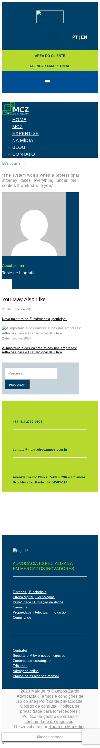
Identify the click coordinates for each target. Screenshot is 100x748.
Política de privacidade (61, 701)
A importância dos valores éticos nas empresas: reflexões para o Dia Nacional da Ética (39, 350)
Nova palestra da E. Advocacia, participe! (34, 319)
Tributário (20, 666)
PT (75, 37)
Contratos (20, 650)
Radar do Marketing (67, 726)
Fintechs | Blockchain (29, 592)
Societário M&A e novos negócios (39, 656)
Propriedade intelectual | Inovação (39, 612)
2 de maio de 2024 (16, 338)
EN (84, 37)
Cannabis (20, 607)
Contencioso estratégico (32, 661)
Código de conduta (38, 706)
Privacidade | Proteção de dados (38, 602)
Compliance (22, 617)
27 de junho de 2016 (18, 309)
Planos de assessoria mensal (36, 676)
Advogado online (26, 671)
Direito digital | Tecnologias (34, 597)
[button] (3, 743)
